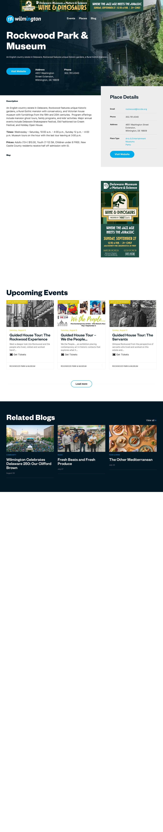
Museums (130, 141)
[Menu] (155, 19)
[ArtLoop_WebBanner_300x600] (120, 219)
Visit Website (18, 71)
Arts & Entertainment (136, 138)
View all (150, 420)
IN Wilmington (23, 19)
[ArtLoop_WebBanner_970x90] (81, 5)
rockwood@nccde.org (136, 109)
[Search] (147, 19)
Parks (128, 144)
